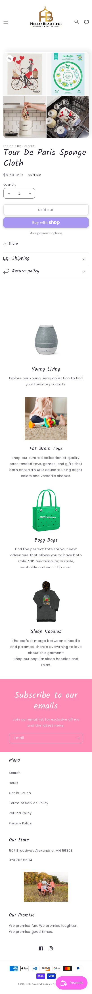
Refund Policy (20, 813)
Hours (13, 783)
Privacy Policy (20, 823)
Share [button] (13, 243)
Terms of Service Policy (28, 803)
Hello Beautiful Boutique (38, 984)
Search (15, 773)
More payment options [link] (46, 233)
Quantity (9, 185)
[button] (5, 22)
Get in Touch (20, 793)
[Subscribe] (78, 738)
